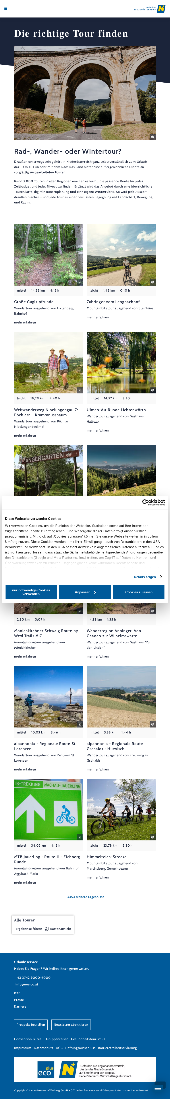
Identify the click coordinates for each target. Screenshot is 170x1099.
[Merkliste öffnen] (18, 9)
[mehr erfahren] (48, 274)
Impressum (22, 1048)
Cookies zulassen (139, 592)
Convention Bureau (29, 1039)
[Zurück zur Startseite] (150, 8)
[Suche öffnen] (22, 9)
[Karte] (14, 9)
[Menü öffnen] (5, 9)
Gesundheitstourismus (88, 1039)
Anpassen (82, 592)
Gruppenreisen (57, 1039)
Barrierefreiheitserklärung (117, 1048)
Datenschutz (44, 1048)
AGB (59, 1048)
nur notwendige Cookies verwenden (31, 592)
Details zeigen (145, 577)
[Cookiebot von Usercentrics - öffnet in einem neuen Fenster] (145, 502)
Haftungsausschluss (80, 1048)
